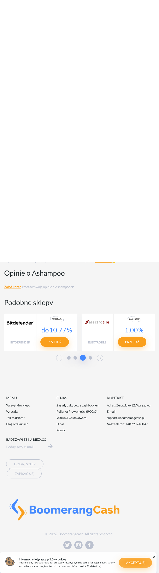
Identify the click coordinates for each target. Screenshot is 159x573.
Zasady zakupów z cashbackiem (78, 405)
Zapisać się (24, 474)
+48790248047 (136, 424)
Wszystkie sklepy (18, 405)
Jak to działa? (15, 418)
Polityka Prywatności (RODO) (77, 411)
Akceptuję (135, 562)
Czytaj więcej (94, 566)
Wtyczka (12, 411)
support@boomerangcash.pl (126, 418)
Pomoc (61, 430)
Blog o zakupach (17, 424)
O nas (60, 424)
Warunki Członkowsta (72, 418)
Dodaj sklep (25, 464)
